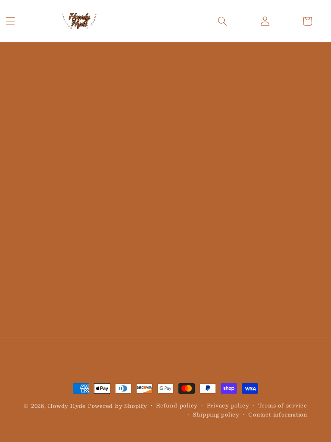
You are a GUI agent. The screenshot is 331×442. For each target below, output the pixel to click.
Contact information (277, 414)
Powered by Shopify (117, 405)
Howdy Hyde (67, 405)
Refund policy (176, 405)
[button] (10, 21)
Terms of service (282, 405)
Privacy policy (228, 405)
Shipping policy (216, 414)
